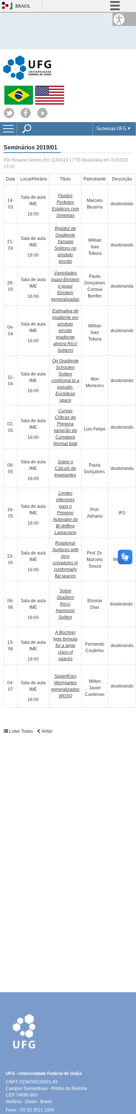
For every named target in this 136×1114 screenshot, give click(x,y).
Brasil (22, 6)
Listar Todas (21, 731)
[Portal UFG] (27, 67)
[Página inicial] (42, 116)
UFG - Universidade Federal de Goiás (44, 1073)
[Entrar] (5, 6)
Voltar (46, 731)
